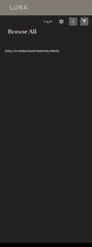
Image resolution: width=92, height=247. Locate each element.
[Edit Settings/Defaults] (61, 21)
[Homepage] (46, 7)
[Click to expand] (84, 21)
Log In (48, 21)
